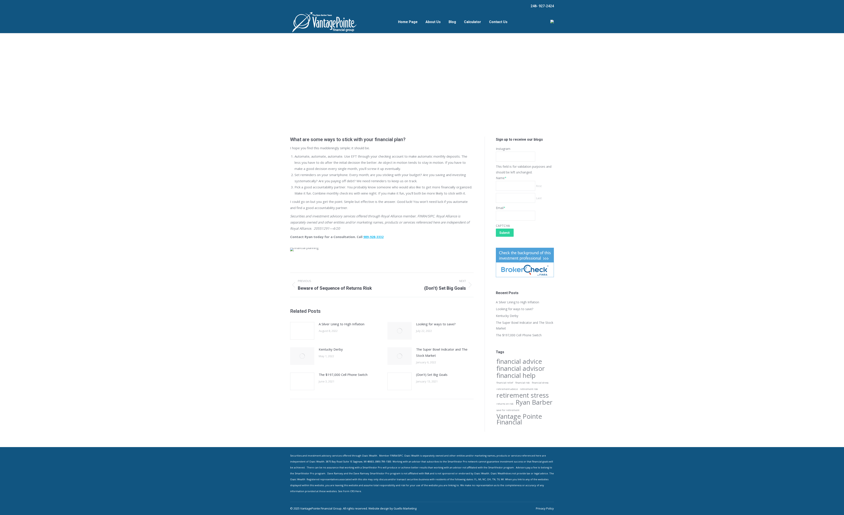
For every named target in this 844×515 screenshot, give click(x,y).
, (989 (377, 461)
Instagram (503, 149)
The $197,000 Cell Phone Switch (343, 374)
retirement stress (523, 395)
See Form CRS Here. (350, 491)
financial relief (505, 382)
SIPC (400, 455)
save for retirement (508, 410)
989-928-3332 (373, 237)
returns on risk (505, 403)
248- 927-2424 (542, 6)
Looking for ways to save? (436, 324)
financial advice (519, 361)
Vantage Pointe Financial (519, 419)
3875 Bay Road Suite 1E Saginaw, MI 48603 (350, 461)
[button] (350, 461)
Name (501, 178)
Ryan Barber (534, 402)
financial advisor (521, 368)
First (539, 186)
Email (500, 208)
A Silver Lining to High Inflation (341, 324)
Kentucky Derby (331, 349)
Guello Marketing (405, 508)
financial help (516, 375)
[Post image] (302, 331)
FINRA (393, 455)
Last (539, 198)
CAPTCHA (503, 226)
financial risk (522, 382)
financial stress (540, 382)
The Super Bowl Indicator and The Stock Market (441, 352)
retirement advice (507, 389)
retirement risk (529, 389)
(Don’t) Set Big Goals (431, 374)
